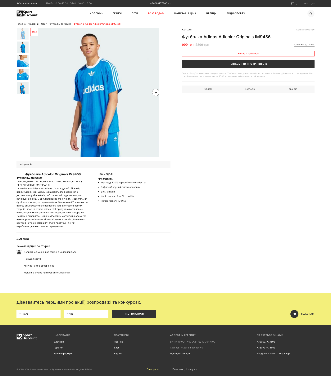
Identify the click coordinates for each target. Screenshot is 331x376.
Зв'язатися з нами (26, 3)
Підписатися (134, 313)
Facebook (177, 369)
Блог (116, 347)
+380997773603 (159, 3)
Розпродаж (156, 13)
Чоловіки (96, 13)
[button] (34, 92)
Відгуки (118, 353)
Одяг (44, 23)
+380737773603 (266, 347)
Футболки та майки (60, 23)
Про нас (118, 341)
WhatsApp (284, 353)
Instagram (191, 369)
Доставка (59, 341)
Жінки (117, 13)
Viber (272, 353)
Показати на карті (180, 353)
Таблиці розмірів (63, 353)
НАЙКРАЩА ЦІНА (185, 13)
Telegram (262, 353)
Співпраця (153, 369)
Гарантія (58, 347)
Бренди (211, 13)
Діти (135, 13)
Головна (21, 23)
